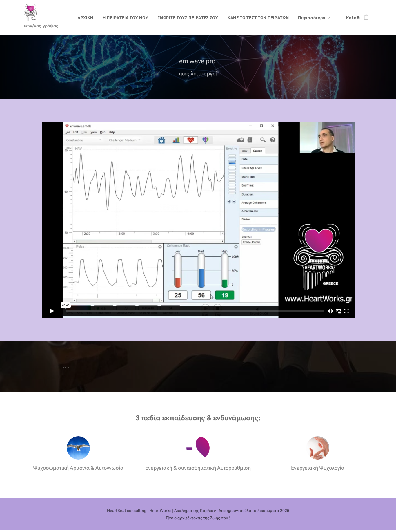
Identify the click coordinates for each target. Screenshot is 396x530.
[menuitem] (87, 17)
